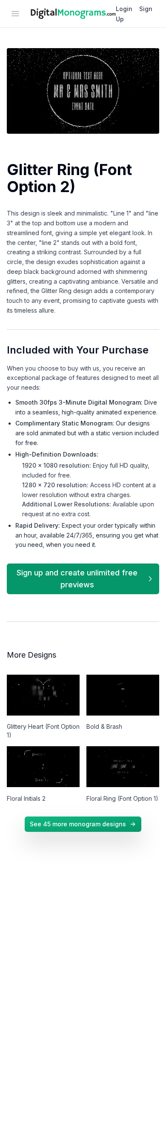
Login (124, 8)
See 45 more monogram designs (78, 824)
